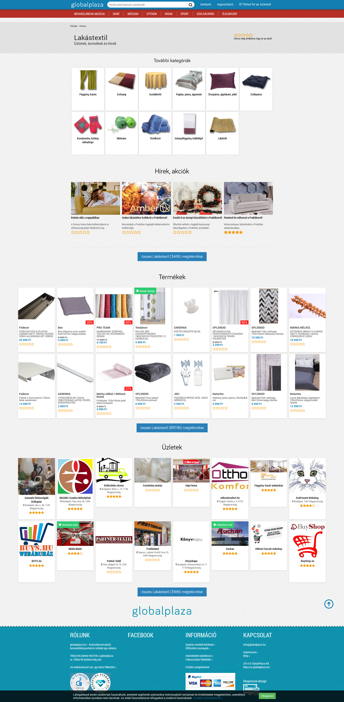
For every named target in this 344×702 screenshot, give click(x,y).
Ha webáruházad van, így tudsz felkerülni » (93, 667)
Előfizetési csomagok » (198, 648)
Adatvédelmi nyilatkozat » (199, 656)
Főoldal (73, 25)
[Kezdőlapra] (86, 7)
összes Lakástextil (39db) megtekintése (172, 592)
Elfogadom (267, 695)
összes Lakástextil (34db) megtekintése (172, 256)
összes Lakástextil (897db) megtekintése (172, 428)
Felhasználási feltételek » (199, 659)
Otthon (82, 25)
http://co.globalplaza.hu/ (256, 667)
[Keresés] (190, 5)
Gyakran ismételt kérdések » (200, 644)
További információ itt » (208, 698)
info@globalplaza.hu (254, 644)
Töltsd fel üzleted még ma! (87, 659)
